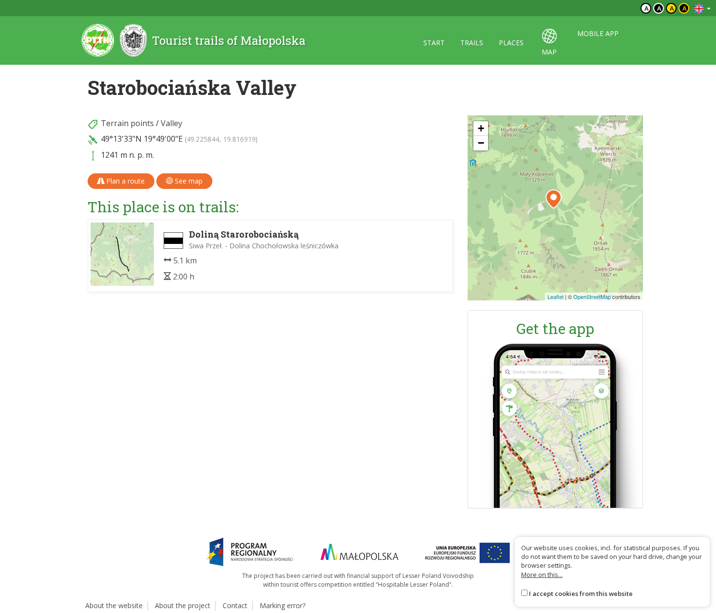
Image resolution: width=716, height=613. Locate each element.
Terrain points (127, 123)
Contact (235, 605)
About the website (114, 605)
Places (511, 42)
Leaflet (555, 296)
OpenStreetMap (592, 296)
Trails (471, 42)
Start (434, 42)
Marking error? (282, 605)
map (549, 51)
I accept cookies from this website (581, 593)
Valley (171, 123)
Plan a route (124, 181)
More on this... (542, 574)
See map (188, 181)
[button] (554, 199)
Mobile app (598, 33)
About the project (182, 605)
